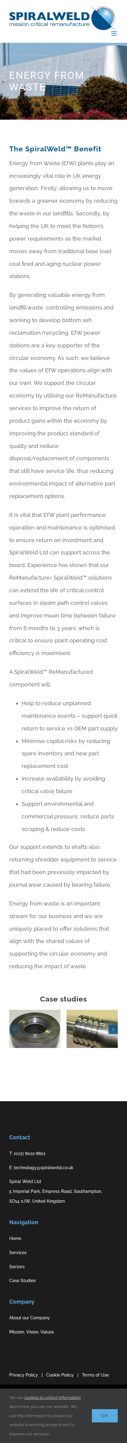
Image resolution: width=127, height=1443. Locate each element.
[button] (13, 1029)
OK (105, 1415)
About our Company (29, 1317)
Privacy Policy (23, 1375)
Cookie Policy (60, 1375)
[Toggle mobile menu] (114, 33)
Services (18, 1252)
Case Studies (22, 1280)
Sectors (17, 1266)
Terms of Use (95, 1375)
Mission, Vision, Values (31, 1331)
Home (15, 1238)
